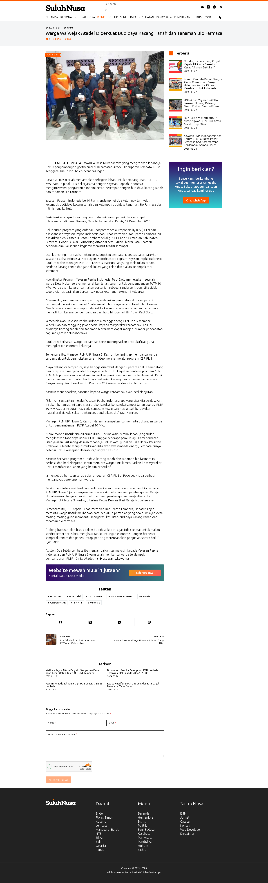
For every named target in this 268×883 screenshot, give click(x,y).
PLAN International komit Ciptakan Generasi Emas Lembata (74, 685)
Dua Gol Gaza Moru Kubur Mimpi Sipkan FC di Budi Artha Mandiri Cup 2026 (202, 121)
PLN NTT (76, 602)
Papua (100, 849)
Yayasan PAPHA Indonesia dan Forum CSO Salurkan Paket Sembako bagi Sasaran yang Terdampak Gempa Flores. (203, 140)
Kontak (185, 825)
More (208, 17)
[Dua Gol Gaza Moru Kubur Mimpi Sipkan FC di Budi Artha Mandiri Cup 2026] (175, 122)
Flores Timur (104, 817)
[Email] (202, 7)
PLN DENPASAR (56, 602)
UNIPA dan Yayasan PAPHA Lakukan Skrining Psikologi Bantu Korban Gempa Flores (201, 103)
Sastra (142, 849)
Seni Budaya (128, 17)
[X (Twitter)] (90, 622)
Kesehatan (146, 17)
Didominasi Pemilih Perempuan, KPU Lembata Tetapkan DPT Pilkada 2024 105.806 (133, 671)
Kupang (101, 821)
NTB (99, 833)
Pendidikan (182, 17)
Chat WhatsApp (195, 200)
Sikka (99, 837)
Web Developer (190, 829)
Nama (52, 722)
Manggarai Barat (107, 829)
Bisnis (101, 17)
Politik (113, 17)
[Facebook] (60, 622)
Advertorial (74, 596)
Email (112, 722)
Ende (99, 813)
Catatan (185, 821)
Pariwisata (164, 17)
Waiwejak (94, 602)
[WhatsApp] (214, 7)
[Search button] (106, 10)
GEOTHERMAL (94, 596)
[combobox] (127, 4)
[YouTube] (208, 7)
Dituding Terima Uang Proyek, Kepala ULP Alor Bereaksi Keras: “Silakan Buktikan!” (203, 64)
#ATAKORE (54, 596)
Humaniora (87, 17)
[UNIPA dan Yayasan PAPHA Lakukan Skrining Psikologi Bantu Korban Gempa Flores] (175, 105)
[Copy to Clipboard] (149, 622)
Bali (98, 841)
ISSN (183, 813)
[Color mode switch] (220, 17)
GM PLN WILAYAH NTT (121, 596)
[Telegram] (220, 7)
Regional (66, 17)
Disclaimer (187, 833)
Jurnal (184, 817)
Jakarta (101, 845)
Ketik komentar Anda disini (62, 734)
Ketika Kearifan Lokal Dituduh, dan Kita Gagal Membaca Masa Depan (133, 685)
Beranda (52, 17)
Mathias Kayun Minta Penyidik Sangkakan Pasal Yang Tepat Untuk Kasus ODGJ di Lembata (72, 671)
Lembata (144, 596)
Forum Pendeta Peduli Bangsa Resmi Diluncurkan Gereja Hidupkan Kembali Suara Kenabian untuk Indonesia (203, 84)
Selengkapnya (145, 572)
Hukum (197, 17)
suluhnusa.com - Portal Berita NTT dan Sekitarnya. (134, 872)
